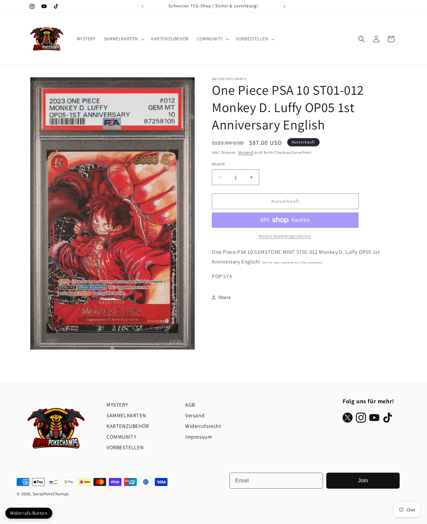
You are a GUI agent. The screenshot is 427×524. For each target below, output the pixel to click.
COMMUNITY (121, 436)
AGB (190, 404)
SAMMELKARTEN (126, 415)
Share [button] (225, 297)
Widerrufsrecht (203, 426)
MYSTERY (117, 404)
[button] (123, 39)
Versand (246, 152)
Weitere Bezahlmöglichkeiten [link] (285, 235)
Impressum (198, 436)
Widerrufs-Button (29, 513)
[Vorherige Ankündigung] (142, 6)
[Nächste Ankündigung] (284, 6)
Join (363, 480)
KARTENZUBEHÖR (127, 426)
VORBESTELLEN (124, 447)
